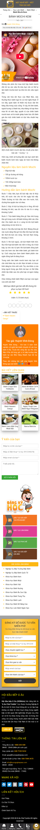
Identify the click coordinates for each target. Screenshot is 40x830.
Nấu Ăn (11, 418)
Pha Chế (31, 418)
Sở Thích (21, 428)
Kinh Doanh (17, 425)
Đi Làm (27, 425)
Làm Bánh (21, 418)
